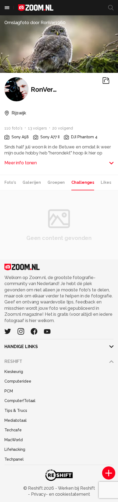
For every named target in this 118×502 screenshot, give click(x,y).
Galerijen (32, 182)
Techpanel (14, 459)
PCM (8, 391)
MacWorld (13, 440)
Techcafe (13, 430)
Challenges (82, 182)
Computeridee (17, 381)
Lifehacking (14, 449)
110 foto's (13, 128)
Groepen (56, 182)
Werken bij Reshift (76, 488)
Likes (106, 182)
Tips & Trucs (15, 410)
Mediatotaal (15, 420)
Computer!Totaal (19, 400)
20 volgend (62, 128)
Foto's (10, 182)
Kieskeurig (13, 371)
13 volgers (37, 128)
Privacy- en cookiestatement (60, 494)
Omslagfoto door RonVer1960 (35, 22)
